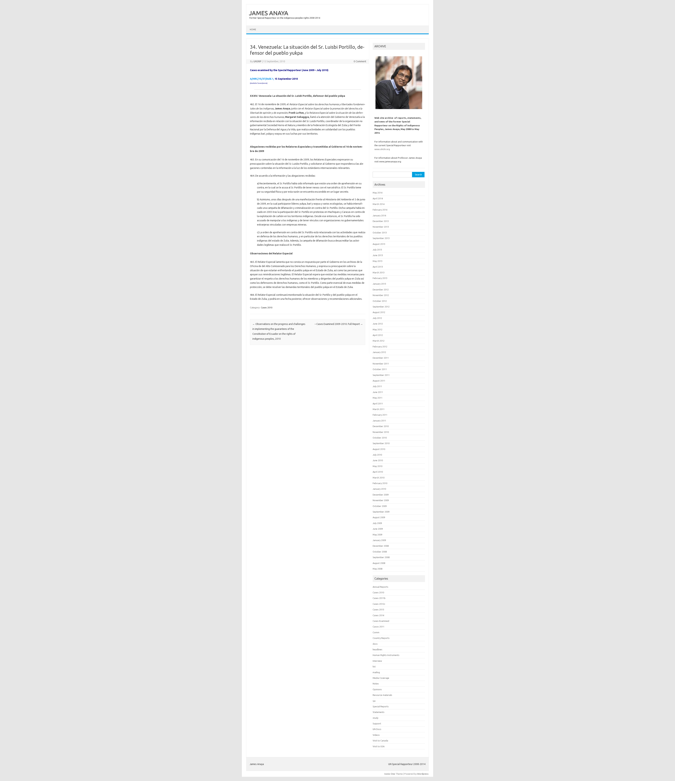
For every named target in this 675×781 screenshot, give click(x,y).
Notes (376, 683)
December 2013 (381, 221)
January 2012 (379, 352)
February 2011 (380, 415)
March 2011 (378, 409)
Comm (376, 632)
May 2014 (377, 192)
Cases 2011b (379, 598)
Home (253, 29)
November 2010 (381, 432)
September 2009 (381, 511)
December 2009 (381, 494)
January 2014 (379, 215)
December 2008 (381, 546)
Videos (376, 735)
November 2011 (381, 363)
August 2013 (379, 244)
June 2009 (378, 529)
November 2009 (381, 500)
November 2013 (381, 227)
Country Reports (381, 638)
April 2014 (378, 198)
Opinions (377, 689)
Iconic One (389, 774)
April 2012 (378, 335)
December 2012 (381, 289)
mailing (376, 672)
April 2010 (378, 472)
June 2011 (378, 392)
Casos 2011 (378, 626)
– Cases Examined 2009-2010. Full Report (339, 324)
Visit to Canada (380, 740)
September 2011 (381, 375)
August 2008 (379, 563)
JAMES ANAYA (268, 12)
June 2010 (378, 460)
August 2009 (379, 517)
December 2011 (381, 358)
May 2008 (377, 568)
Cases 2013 (378, 609)
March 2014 (378, 204)
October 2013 (380, 232)
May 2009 (377, 534)
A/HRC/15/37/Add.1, (262, 78)
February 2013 (380, 278)
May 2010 (377, 466)
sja (374, 701)
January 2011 (379, 420)
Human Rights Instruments (386, 655)
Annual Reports (380, 587)
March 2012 (378, 340)
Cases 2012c (379, 604)
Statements (378, 712)
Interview (377, 661)
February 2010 (380, 483)
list (374, 666)
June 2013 (378, 255)
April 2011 (378, 403)
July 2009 (377, 523)
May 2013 (377, 261)
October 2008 (380, 551)
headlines (377, 649)
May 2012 (377, 329)
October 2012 (380, 301)
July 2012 (377, 318)
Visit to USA (378, 746)
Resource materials (382, 695)
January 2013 (379, 283)
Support (377, 723)
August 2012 (379, 312)
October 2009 (380, 506)
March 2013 (378, 272)
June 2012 (378, 323)
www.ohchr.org (382, 149)
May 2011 (377, 397)
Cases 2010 (266, 307)
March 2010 (378, 477)
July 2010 (377, 454)
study (375, 718)
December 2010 (381, 426)
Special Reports (381, 706)
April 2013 (378, 266)
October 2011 (380, 369)
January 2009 (379, 540)
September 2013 (381, 238)
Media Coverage (381, 678)
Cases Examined (381, 621)
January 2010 (379, 489)
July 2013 (377, 249)
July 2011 (377, 386)
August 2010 (379, 449)
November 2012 (381, 295)
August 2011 (379, 380)
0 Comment (360, 61)
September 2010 (381, 443)
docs (375, 644)
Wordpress (423, 774)
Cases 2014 (378, 615)
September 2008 (381, 557)
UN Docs (377, 729)
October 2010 (380, 437)
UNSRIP (257, 61)
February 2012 (380, 346)
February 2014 (380, 209)
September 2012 (381, 306)
